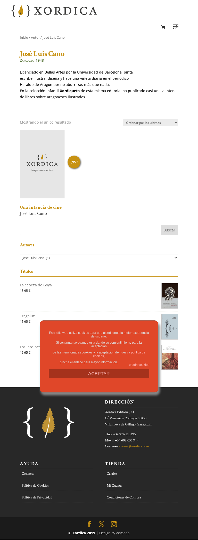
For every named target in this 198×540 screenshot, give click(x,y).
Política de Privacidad (37, 497)
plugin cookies (139, 365)
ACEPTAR (99, 373)
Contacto (28, 473)
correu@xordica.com (134, 446)
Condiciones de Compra (124, 497)
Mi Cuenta (114, 485)
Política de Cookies (35, 485)
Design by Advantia (114, 532)
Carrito (112, 473)
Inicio (24, 37)
